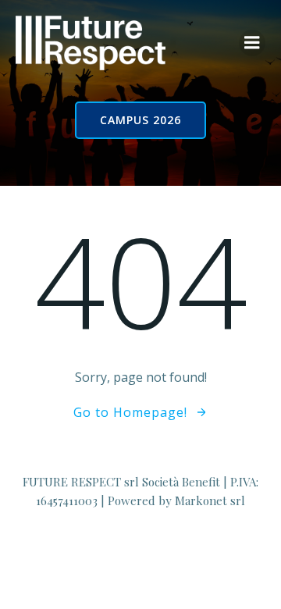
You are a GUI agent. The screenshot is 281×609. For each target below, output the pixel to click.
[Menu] (252, 43)
